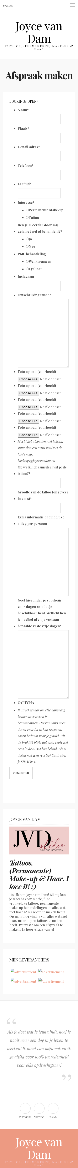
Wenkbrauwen (40, 261)
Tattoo (34, 217)
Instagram (26, 276)
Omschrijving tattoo (34, 295)
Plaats (23, 128)
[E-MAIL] (53, 1108)
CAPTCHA (26, 702)
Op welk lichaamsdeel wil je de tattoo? (42, 470)
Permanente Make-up (46, 210)
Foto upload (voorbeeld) (37, 371)
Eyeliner (35, 269)
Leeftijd (24, 184)
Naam (23, 110)
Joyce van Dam (39, 32)
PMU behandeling (32, 254)
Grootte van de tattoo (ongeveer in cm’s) (43, 495)
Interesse (26, 202)
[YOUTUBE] (39, 1108)
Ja (30, 239)
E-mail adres (29, 147)
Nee (32, 246)
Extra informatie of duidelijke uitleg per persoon (41, 520)
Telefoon (25, 165)
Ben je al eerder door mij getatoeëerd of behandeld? (40, 228)
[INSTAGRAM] (25, 1108)
